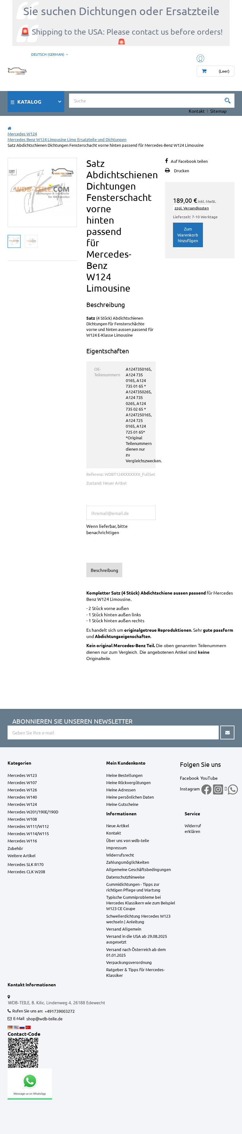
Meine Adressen (120, 789)
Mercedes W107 (22, 782)
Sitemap (218, 111)
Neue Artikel (117, 825)
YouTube (209, 778)
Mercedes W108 (22, 819)
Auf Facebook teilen (189, 161)
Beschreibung (104, 570)
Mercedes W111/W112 (28, 826)
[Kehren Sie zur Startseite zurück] (9, 128)
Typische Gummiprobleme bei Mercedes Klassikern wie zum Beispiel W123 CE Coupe (140, 902)
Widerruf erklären (193, 828)
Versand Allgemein (123, 929)
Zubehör (15, 848)
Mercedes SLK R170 (25, 864)
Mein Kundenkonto (126, 763)
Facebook (189, 778)
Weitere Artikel (22, 855)
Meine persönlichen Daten (130, 797)
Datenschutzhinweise (125, 877)
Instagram (190, 788)
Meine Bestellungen (124, 775)
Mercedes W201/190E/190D (33, 811)
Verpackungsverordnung (129, 962)
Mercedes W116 (22, 840)
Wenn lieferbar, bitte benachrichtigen (107, 529)
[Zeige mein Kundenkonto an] (201, 57)
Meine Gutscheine (122, 804)
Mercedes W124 (22, 804)
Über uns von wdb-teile (127, 840)
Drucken (181, 170)
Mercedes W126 (22, 789)
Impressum (116, 847)
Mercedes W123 (22, 775)
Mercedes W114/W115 (28, 833)
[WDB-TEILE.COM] (17, 69)
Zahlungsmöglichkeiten (127, 862)
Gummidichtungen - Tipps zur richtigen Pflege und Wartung (133, 886)
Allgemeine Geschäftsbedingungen (138, 869)
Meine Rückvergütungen (128, 782)
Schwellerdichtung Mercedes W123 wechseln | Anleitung (138, 918)
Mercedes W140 (22, 797)
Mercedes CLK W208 (26, 871)
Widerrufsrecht (120, 855)
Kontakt (197, 111)
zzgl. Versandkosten (192, 207)
